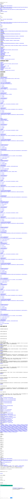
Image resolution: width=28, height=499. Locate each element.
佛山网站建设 (13, 428)
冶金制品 (6, 462)
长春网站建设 (24, 430)
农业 (10, 462)
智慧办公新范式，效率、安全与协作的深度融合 (6, 409)
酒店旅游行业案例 (7, 9)
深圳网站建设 (14, 424)
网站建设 (8, 458)
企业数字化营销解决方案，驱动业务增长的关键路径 (6, 405)
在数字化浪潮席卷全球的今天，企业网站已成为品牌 (6, 422)
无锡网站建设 (8, 430)
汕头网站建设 (20, 427)
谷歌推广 (1, 458)
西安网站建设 (12, 430)
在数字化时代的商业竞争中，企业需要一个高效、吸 (6, 414)
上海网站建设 (6, 424)
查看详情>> (1, 344)
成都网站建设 (22, 424)
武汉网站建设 (18, 424)
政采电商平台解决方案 (21, 7)
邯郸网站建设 (5, 431)
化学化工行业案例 (16, 9)
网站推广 (5, 458)
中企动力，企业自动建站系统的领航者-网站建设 (6, 421)
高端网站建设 (10, 458)
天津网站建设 (15, 425)
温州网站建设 (4, 430)
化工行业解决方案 (4, 460)
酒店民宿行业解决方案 (9, 460)
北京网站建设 (2, 424)
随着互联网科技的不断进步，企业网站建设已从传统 (6, 420)
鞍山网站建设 (13, 431)
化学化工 (8, 462)
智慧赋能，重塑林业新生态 (3, 408)
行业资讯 (4, 463)
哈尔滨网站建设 (11, 427)
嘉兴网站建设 (25, 428)
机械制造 (1, 462)
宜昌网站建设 (20, 430)
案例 (0, 8)
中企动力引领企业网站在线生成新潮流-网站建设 (6, 401)
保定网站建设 (24, 425)
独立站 (3, 458)
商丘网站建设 (17, 431)
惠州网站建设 (21, 428)
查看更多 (1, 118)
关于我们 (1, 11)
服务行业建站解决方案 (9, 7)
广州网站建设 (10, 424)
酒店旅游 (4, 462)
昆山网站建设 (16, 427)
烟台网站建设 (16, 430)
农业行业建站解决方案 (15, 7)
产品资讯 (1, 463)
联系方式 (4, 11)
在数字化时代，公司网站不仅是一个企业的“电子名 (6, 416)
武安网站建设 (9, 431)
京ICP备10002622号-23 (19, 466)
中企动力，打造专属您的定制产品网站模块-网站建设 (6, 397)
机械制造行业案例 (2, 9)
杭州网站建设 (3, 425)
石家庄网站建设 (19, 425)
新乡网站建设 (25, 431)
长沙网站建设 (11, 425)
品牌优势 (6, 11)
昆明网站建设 (7, 427)
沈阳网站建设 (24, 427)
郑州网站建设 (5, 428)
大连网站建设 (9, 428)
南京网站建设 (7, 425)
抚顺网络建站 (21, 431)
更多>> (1, 396)
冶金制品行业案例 (11, 9)
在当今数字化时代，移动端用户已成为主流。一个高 (6, 418)
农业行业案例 (20, 9)
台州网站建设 (3, 427)
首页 (0, 4)
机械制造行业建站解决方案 (3, 7)
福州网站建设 (17, 428)
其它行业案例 (23, 9)
